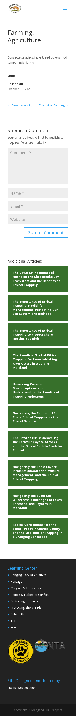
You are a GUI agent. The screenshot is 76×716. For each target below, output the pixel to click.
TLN (13, 621)
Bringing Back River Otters (28, 575)
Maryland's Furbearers (26, 588)
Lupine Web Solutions (22, 688)
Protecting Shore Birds (26, 608)
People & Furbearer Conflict (30, 595)
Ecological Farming (53, 105)
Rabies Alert (19, 614)
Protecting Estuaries (24, 601)
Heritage (16, 582)
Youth (15, 627)
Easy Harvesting (20, 105)
